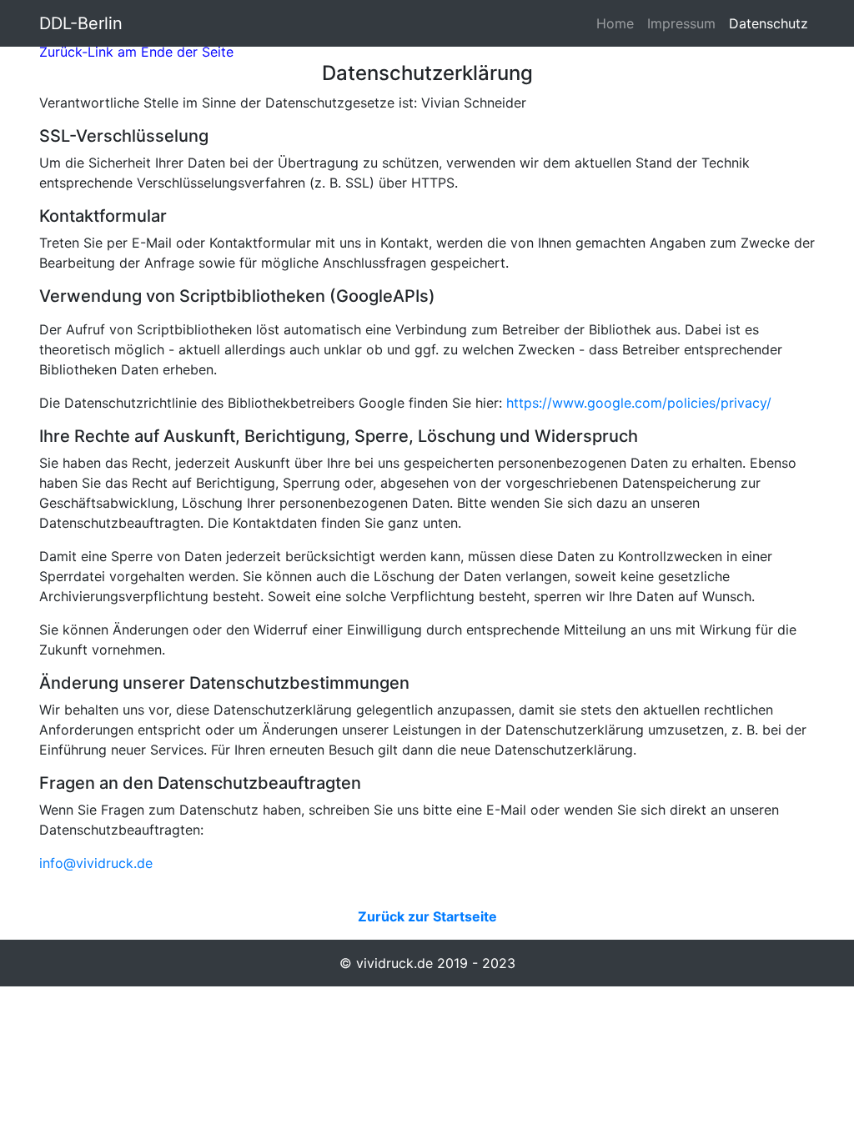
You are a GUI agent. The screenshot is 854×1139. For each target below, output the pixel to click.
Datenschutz (768, 23)
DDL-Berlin (81, 23)
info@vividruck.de (96, 863)
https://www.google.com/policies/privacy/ (638, 402)
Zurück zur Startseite (427, 916)
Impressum (681, 23)
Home (618, 23)
